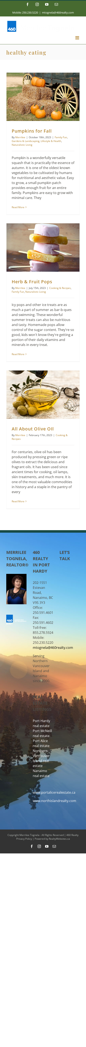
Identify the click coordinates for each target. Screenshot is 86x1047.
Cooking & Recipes (60, 288)
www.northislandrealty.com (54, 800)
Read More (18, 207)
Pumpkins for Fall (32, 131)
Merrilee (20, 137)
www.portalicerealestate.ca (54, 792)
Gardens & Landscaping (25, 141)
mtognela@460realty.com (58, 12)
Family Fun (61, 137)
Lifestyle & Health (51, 141)
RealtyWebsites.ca (59, 839)
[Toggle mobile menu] (77, 38)
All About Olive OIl (33, 429)
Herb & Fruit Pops (32, 282)
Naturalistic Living (22, 145)
